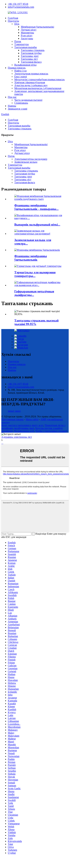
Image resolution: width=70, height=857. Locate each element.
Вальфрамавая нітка (25, 64)
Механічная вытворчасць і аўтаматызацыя (37, 88)
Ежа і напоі (20, 76)
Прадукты (13, 21)
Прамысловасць (17, 67)
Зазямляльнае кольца (25, 162)
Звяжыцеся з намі (17, 108)
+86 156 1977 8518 (18, 4)
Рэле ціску (26, 35)
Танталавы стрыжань (32, 50)
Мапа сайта (32, 419)
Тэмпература (21, 44)
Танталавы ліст (29, 59)
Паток (17, 41)
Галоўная (13, 18)
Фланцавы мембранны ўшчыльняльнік (30, 257)
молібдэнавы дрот (24, 428)
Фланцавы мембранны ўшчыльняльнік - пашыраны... (36, 207)
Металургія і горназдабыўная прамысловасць (39, 79)
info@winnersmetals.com (21, 7)
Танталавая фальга (31, 62)
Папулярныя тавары (12, 419)
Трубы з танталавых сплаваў (51, 431)
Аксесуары (27, 38)
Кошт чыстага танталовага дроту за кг (22, 425)
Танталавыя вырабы (25, 47)
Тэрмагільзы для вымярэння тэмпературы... (35, 274)
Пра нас (12, 97)
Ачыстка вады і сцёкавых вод (30, 85)
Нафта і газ (20, 70)
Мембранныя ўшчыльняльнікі (37, 26)
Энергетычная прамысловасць (31, 73)
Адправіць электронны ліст (16, 437)
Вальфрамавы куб (24, 431)
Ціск (16, 23)
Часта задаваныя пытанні (28, 100)
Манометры (27, 32)
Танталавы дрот (30, 56)
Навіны (12, 105)
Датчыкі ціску (28, 29)
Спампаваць (21, 102)
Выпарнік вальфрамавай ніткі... (37, 224)
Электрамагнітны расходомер (30, 159)
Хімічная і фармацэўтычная (29, 82)
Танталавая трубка (31, 53)
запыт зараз (14, 411)
